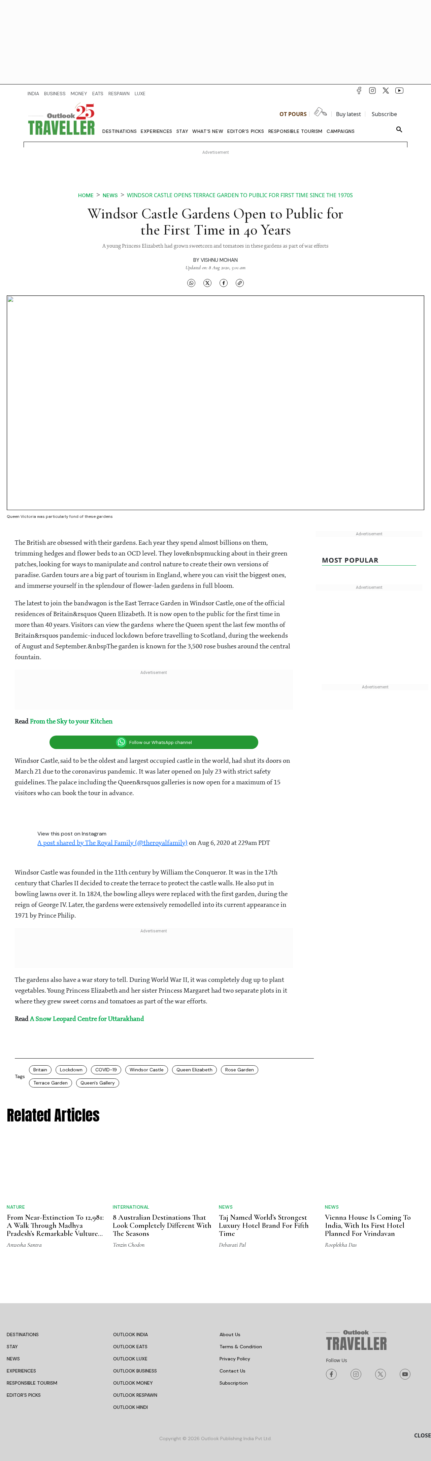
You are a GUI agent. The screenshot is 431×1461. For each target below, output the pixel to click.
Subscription (234, 1383)
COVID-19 (106, 1070)
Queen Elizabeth (194, 1070)
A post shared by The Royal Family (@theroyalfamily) (112, 843)
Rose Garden (239, 1070)
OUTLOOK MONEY (133, 1383)
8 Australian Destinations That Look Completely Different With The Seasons (162, 1225)
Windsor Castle (147, 1070)
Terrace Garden (50, 1083)
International (131, 1207)
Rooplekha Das (341, 1244)
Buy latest (348, 114)
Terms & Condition (241, 1347)
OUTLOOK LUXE (130, 1359)
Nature (16, 1207)
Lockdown (71, 1070)
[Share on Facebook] (224, 283)
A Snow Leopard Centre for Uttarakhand (87, 1019)
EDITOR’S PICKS (24, 1395)
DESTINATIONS (23, 1334)
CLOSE (422, 1435)
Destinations (119, 131)
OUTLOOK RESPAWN (135, 1395)
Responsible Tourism (295, 131)
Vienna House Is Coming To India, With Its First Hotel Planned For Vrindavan (368, 1225)
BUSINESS (55, 94)
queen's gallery (97, 1083)
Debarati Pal (232, 1244)
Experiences (156, 131)
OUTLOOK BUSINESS (135, 1371)
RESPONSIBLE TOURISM (32, 1383)
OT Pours (293, 114)
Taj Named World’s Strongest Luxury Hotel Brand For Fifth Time (264, 1225)
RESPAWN (119, 94)
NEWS (13, 1359)
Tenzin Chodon (128, 1244)
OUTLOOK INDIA (130, 1334)
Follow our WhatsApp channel (160, 742)
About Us (230, 1334)
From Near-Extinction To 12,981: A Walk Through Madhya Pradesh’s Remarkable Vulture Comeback (55, 1229)
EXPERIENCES (21, 1371)
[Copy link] (240, 283)
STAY (12, 1347)
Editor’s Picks (245, 131)
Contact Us (232, 1371)
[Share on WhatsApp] (191, 283)
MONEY (79, 94)
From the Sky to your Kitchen (71, 721)
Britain (40, 1070)
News (110, 195)
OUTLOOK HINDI (130, 1407)
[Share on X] (207, 283)
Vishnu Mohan (219, 260)
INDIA (33, 94)
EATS (97, 94)
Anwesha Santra (24, 1244)
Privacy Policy (235, 1359)
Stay (182, 131)
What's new (207, 131)
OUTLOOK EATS (130, 1347)
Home (86, 195)
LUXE (140, 94)
